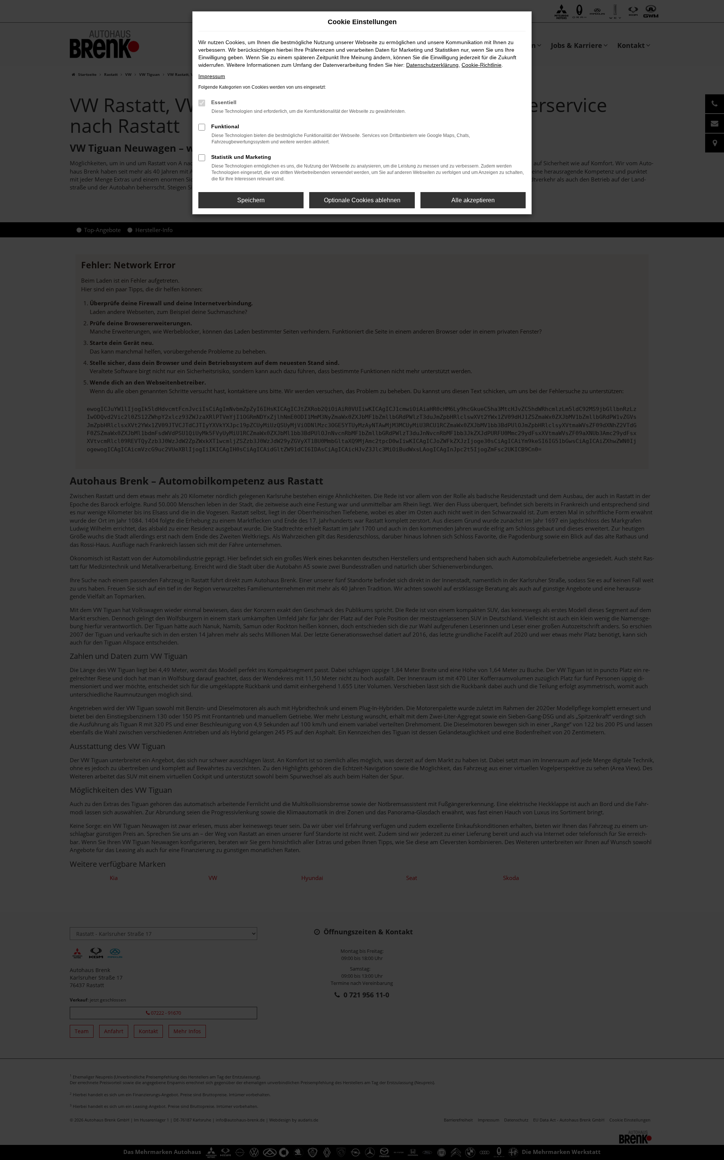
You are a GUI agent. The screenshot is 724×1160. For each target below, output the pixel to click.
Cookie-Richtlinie (482, 65)
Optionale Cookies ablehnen (362, 200)
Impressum (211, 76)
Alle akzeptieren (473, 200)
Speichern (251, 200)
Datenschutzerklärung (432, 65)
